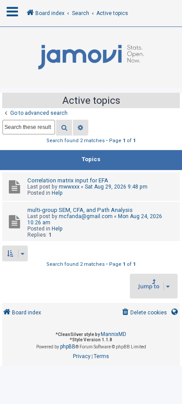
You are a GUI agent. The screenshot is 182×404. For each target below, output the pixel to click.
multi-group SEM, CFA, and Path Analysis (80, 210)
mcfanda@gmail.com (86, 216)
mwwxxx (69, 187)
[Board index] (91, 57)
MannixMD (113, 334)
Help (57, 193)
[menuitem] (144, 312)
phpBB (68, 347)
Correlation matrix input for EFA (67, 180)
